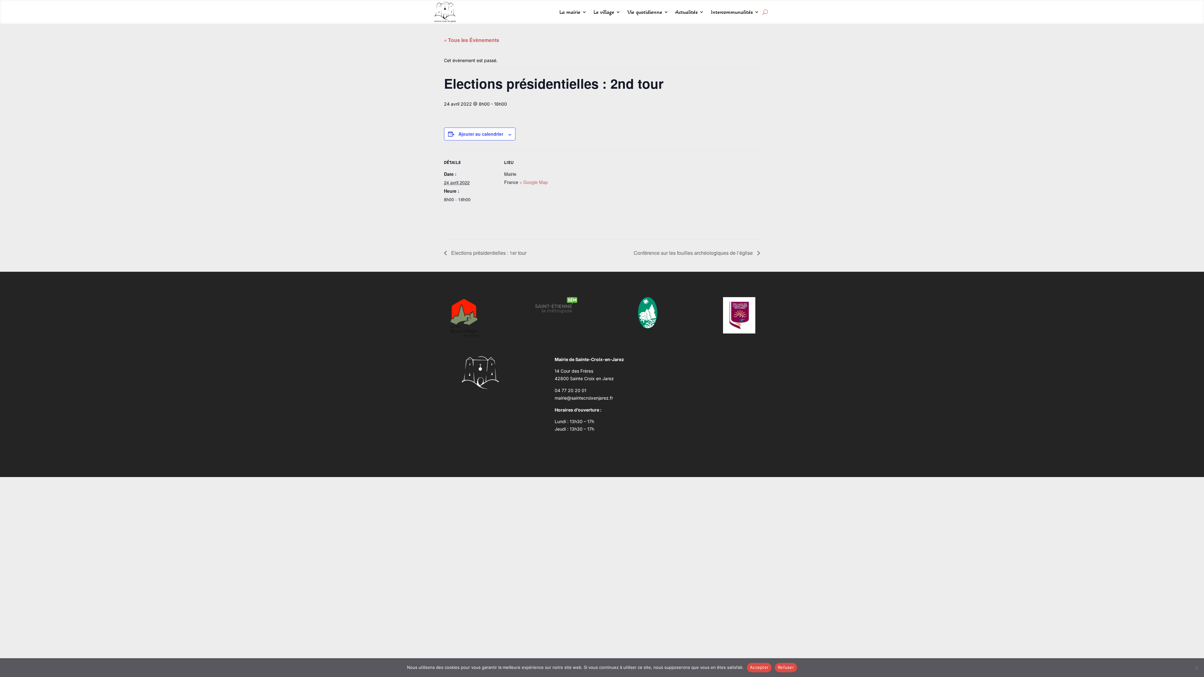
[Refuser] (1196, 667)
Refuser (786, 667)
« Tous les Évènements (471, 40)
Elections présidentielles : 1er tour (488, 252)
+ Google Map (534, 182)
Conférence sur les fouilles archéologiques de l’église (694, 252)
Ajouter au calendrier (480, 134)
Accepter (759, 667)
